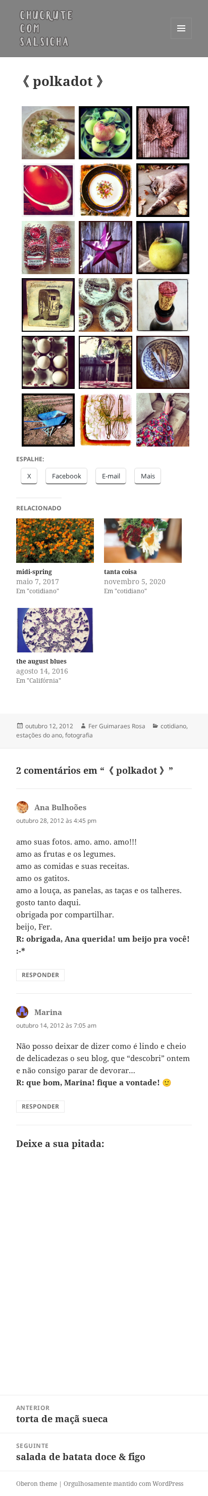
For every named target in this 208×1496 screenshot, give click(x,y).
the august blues (41, 661)
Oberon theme (36, 1483)
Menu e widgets (181, 38)
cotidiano (173, 726)
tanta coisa (120, 571)
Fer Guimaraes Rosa (116, 726)
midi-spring (34, 571)
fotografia (79, 735)
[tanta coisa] (143, 540)
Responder (40, 975)
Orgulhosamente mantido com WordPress (123, 1483)
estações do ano (39, 735)
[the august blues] (55, 630)
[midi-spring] (55, 540)
